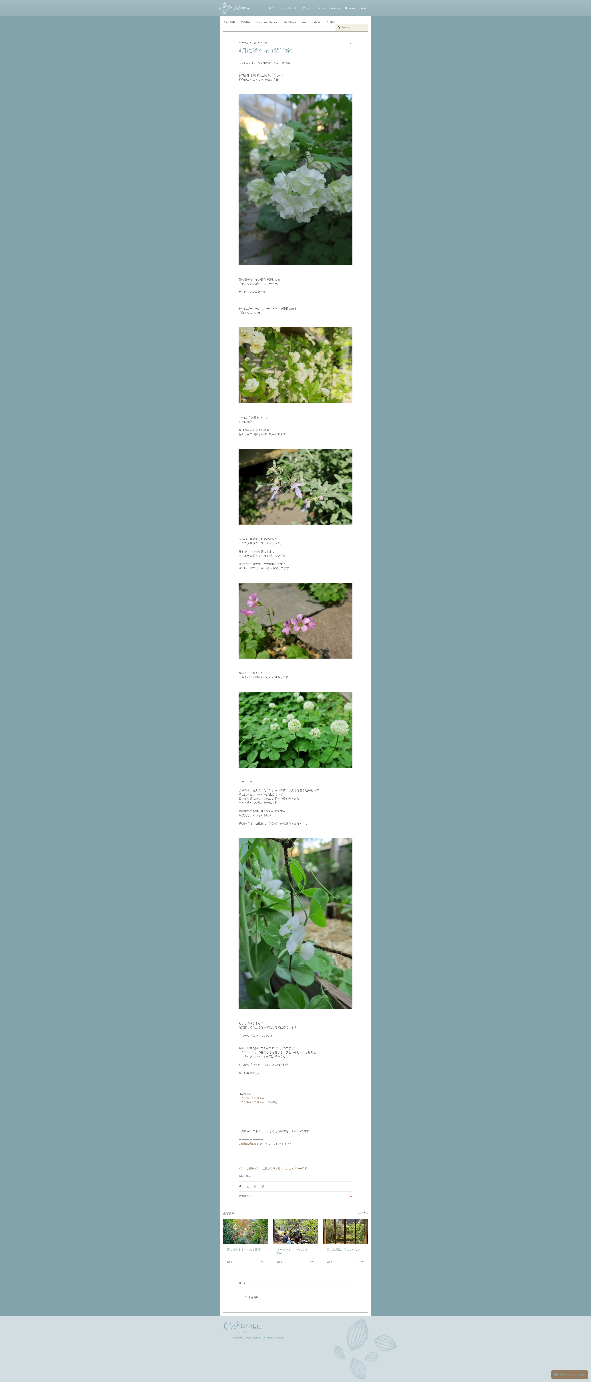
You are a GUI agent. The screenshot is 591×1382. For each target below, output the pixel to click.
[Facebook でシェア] (240, 1186)
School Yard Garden (266, 22)
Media (317, 22)
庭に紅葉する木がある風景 (243, 1249)
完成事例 (245, 22)
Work (305, 22)
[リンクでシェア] (262, 1186)
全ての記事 (229, 22)
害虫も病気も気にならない (343, 1249)
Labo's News (289, 22)
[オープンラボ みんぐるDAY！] (295, 1231)
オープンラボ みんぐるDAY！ (292, 1251)
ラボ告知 (331, 22)
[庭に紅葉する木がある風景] (245, 1231)
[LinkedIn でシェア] (255, 1186)
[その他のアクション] (350, 42)
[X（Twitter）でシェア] (247, 1186)
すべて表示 (362, 1213)
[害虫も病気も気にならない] (345, 1231)
